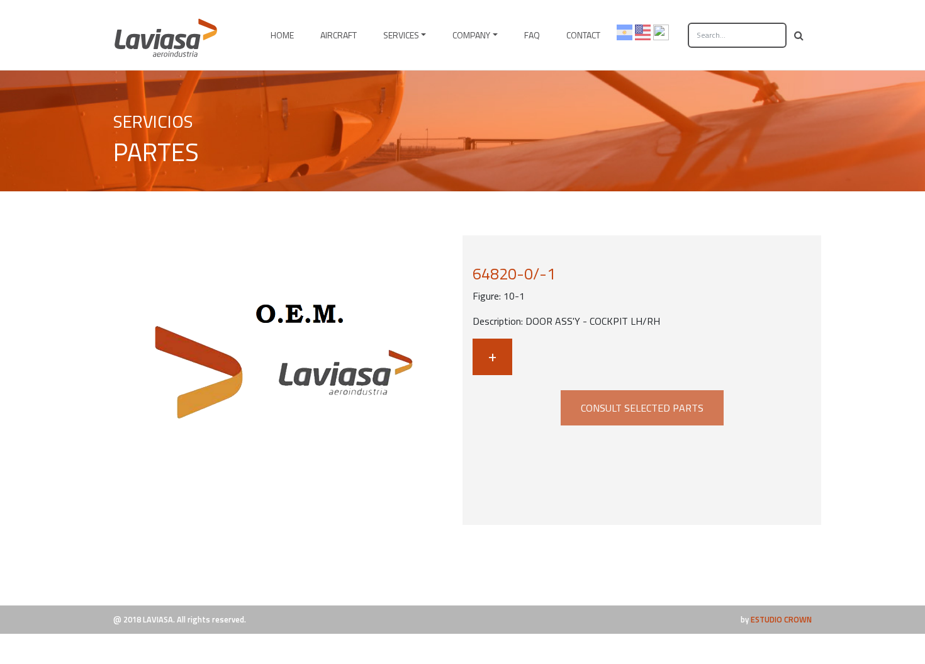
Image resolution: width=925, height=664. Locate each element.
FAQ (532, 35)
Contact (583, 35)
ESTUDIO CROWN (781, 619)
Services (401, 35)
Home (282, 35)
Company (471, 35)
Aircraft (338, 35)
